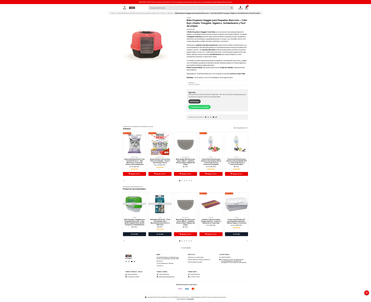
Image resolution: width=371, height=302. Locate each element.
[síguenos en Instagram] (126, 261)
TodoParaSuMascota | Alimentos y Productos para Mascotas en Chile (138, 13)
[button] (216, 117)
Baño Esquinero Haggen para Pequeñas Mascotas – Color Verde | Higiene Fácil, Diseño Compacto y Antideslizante (134, 222)
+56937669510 (195, 274)
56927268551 (226, 257)
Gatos (163, 13)
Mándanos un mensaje (200, 107)
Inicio (112, 13)
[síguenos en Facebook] (129, 261)
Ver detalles (134, 234)
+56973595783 (164, 274)
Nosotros (160, 261)
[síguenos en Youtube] (132, 261)
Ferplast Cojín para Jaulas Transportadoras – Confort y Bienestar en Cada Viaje (211, 221)
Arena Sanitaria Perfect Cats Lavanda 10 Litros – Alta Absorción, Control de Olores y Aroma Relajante (134, 161)
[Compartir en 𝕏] (208, 117)
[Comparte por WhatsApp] (211, 117)
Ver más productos (240, 128)
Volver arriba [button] (186, 248)
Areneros (170, 13)
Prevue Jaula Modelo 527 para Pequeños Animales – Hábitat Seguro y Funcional (236, 221)
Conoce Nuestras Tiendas (165, 263)
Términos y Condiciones (196, 257)
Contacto (160, 265)
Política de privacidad (195, 262)
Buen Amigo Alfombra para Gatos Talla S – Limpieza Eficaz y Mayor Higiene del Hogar (185, 161)
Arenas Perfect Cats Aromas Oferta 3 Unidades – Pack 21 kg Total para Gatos (160, 160)
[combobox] (191, 8)
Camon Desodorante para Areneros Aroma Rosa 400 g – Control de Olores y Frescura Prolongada (211, 161)
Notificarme (194, 101)
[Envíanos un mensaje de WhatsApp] (366, 292)
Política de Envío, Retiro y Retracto (199, 259)
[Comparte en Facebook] (206, 117)
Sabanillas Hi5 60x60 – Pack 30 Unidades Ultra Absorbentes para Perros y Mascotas (160, 222)
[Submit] (231, 8)
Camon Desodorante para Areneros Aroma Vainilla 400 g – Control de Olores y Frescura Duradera (236, 161)
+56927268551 (132, 274)
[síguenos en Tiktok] (135, 261)
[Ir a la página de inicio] (132, 8)
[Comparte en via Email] (213, 117)
